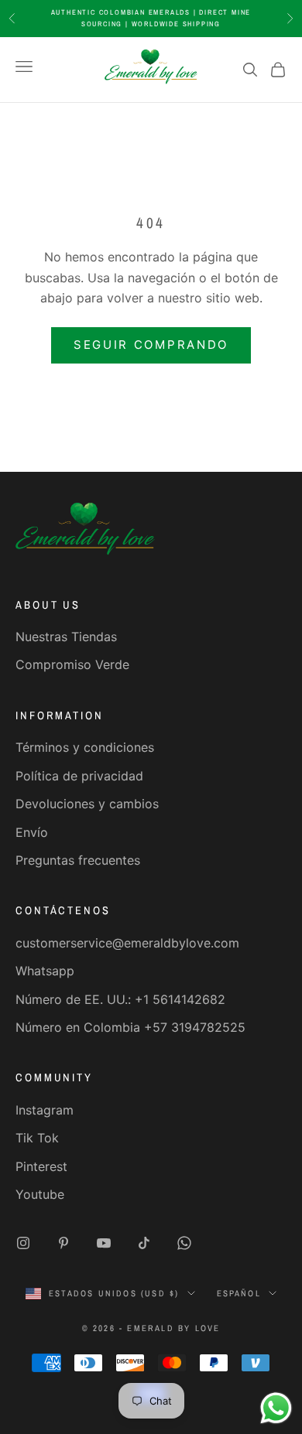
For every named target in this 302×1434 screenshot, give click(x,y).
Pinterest (41, 1166)
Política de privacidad (79, 776)
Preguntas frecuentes (77, 860)
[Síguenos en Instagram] (23, 1243)
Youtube (39, 1194)
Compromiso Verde (72, 664)
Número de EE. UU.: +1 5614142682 (120, 999)
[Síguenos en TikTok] (144, 1243)
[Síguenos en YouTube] (104, 1243)
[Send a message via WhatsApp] (276, 1408)
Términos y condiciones (84, 747)
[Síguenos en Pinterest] (63, 1243)
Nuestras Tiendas (66, 636)
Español (239, 1293)
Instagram (44, 1110)
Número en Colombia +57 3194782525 (130, 1027)
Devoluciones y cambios (87, 803)
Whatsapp (44, 970)
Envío (31, 832)
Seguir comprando (151, 344)
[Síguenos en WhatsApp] (184, 1243)
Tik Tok (37, 1137)
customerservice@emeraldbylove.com (127, 943)
